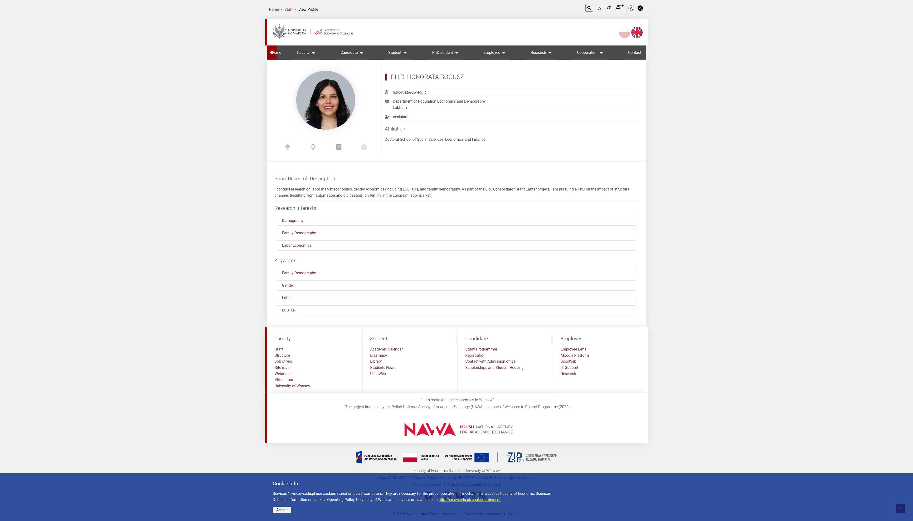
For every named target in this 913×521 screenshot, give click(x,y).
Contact (634, 52)
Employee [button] (492, 52)
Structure (282, 355)
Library (376, 361)
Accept (282, 510)
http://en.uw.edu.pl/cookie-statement (469, 499)
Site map (282, 367)
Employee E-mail (574, 349)
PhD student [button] (442, 52)
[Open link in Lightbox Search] (589, 8)
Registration (475, 355)
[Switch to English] (637, 32)
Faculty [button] (303, 52)
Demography (293, 220)
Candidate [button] (349, 52)
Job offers (283, 361)
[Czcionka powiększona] (609, 9)
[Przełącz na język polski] (624, 32)
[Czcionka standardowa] (600, 9)
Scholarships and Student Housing (494, 367)
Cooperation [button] (587, 52)
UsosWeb (378, 373)
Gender (288, 285)
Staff (288, 9)
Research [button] (538, 52)
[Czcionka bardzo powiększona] (619, 9)
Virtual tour (284, 379)
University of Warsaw (292, 386)
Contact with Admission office (490, 361)
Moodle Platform (575, 355)
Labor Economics (296, 245)
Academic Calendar (386, 349)
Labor (287, 298)
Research (568, 373)
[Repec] (313, 148)
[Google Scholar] (287, 148)
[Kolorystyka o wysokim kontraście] (640, 9)
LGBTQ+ (289, 310)
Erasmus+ (378, 355)
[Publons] (338, 148)
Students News (382, 367)
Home (274, 9)
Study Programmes (481, 349)
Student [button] (394, 52)
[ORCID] (364, 148)
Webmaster (284, 373)
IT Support (569, 367)
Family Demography (299, 233)
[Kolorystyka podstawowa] (631, 9)
